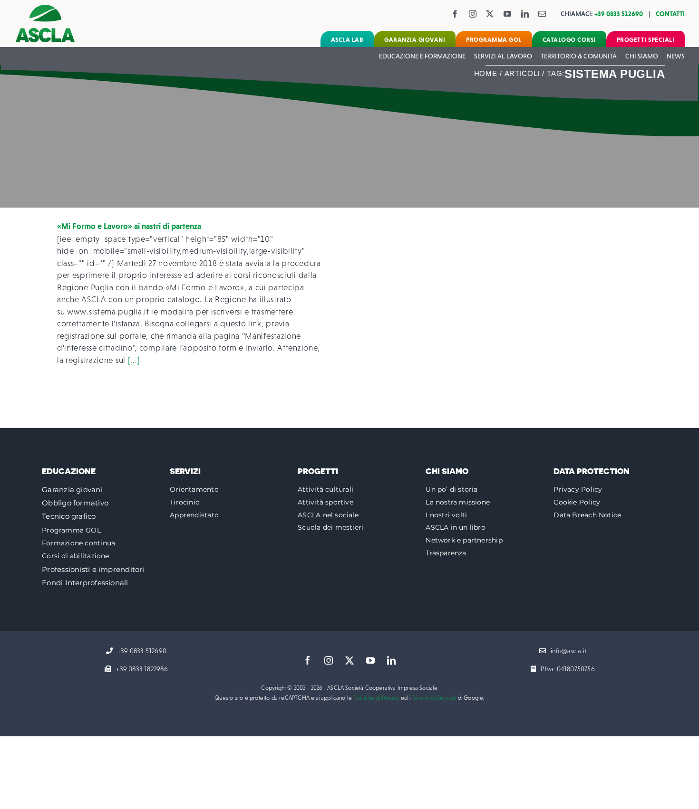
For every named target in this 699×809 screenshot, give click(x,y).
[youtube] (508, 14)
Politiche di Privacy (376, 698)
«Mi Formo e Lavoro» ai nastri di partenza (129, 226)
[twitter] (490, 14)
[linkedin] (525, 14)
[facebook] (455, 14)
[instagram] (473, 14)
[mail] (542, 14)
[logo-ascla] (45, 8)
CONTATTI (670, 14)
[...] (134, 360)
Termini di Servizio (434, 698)
